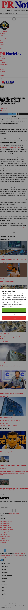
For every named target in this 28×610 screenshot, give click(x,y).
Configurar (14, 314)
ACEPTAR (14, 310)
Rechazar (14, 318)
